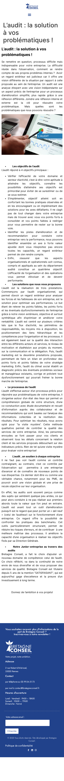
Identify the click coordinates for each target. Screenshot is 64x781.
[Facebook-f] (28, 750)
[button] (29, 14)
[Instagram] (36, 750)
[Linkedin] (32, 750)
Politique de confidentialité (18, 745)
